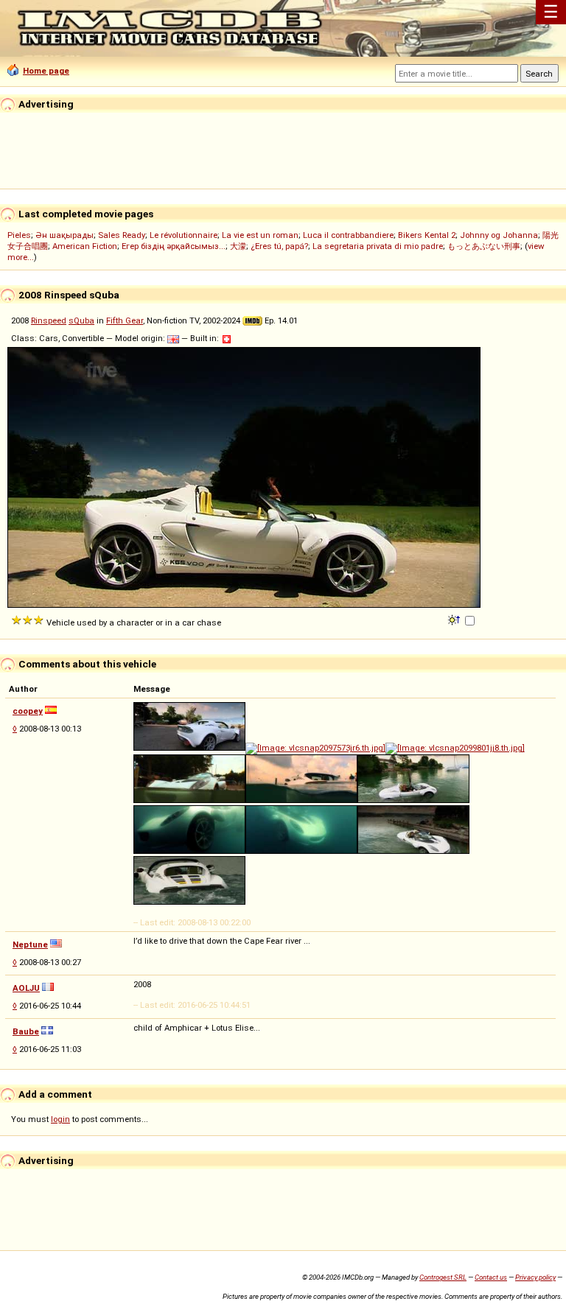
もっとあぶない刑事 (483, 246)
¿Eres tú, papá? (279, 246)
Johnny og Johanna (499, 235)
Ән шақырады (64, 235)
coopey (28, 711)
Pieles (19, 235)
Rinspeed (48, 320)
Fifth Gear (124, 320)
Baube (26, 1031)
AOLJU (26, 988)
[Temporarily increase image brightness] (455, 619)
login (60, 1119)
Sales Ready (121, 235)
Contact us (491, 1277)
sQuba (81, 320)
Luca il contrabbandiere (348, 235)
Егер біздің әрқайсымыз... (174, 246)
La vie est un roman (260, 235)
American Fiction (84, 246)
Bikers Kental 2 (426, 235)
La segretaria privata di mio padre (377, 246)
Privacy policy (535, 1277)
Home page (46, 71)
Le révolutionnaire (183, 235)
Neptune (30, 944)
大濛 (238, 246)
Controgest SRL (443, 1277)
